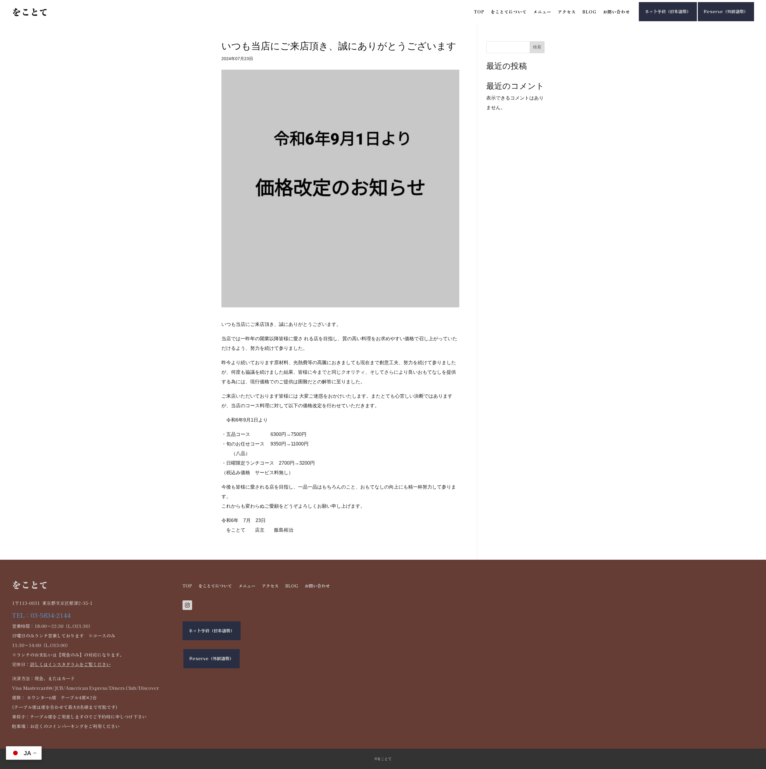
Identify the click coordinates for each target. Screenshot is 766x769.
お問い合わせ (616, 12)
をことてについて (509, 12)
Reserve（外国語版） (726, 11)
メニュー (542, 12)
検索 (537, 47)
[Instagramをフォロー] (187, 605)
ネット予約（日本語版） (668, 11)
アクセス (567, 12)
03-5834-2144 (51, 615)
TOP (479, 12)
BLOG (589, 12)
